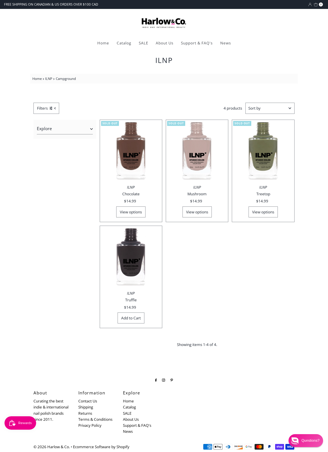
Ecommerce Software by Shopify (101, 446)
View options (131, 212)
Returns (85, 413)
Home (103, 43)
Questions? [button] (310, 440)
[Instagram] (163, 380)
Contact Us (87, 401)
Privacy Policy (90, 425)
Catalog (124, 43)
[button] (306, 440)
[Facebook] (156, 380)
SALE (143, 43)
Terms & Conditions (95, 419)
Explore (44, 128)
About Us (164, 43)
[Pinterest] (171, 380)
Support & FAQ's (197, 43)
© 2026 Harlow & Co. (51, 446)
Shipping (85, 407)
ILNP (48, 78)
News (225, 43)
